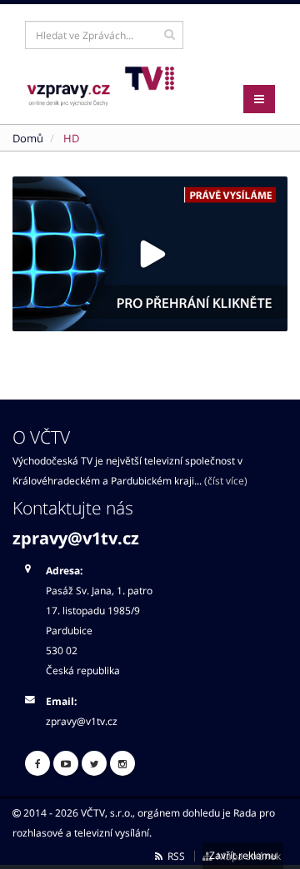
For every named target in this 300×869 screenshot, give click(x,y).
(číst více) (226, 480)
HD (71, 138)
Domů (27, 138)
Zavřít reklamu (243, 855)
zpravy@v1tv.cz (75, 538)
